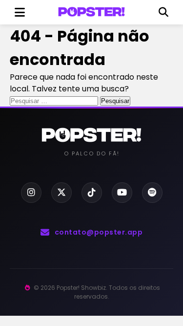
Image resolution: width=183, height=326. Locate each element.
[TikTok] (91, 192)
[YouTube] (122, 192)
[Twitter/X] (61, 192)
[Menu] (19, 12)
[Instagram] (31, 192)
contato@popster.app (98, 232)
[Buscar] (163, 12)
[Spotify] (152, 192)
